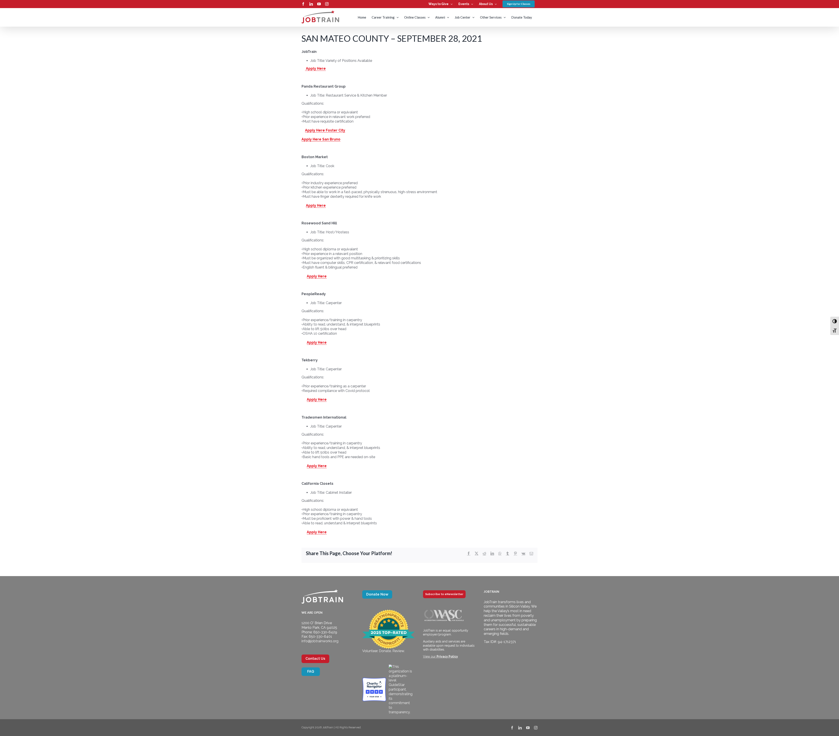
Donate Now (377, 594)
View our (440, 656)
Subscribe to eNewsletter (444, 594)
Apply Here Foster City (325, 130)
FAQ (310, 671)
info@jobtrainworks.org (320, 641)
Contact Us (315, 658)
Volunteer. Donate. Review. (383, 651)
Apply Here (315, 68)
